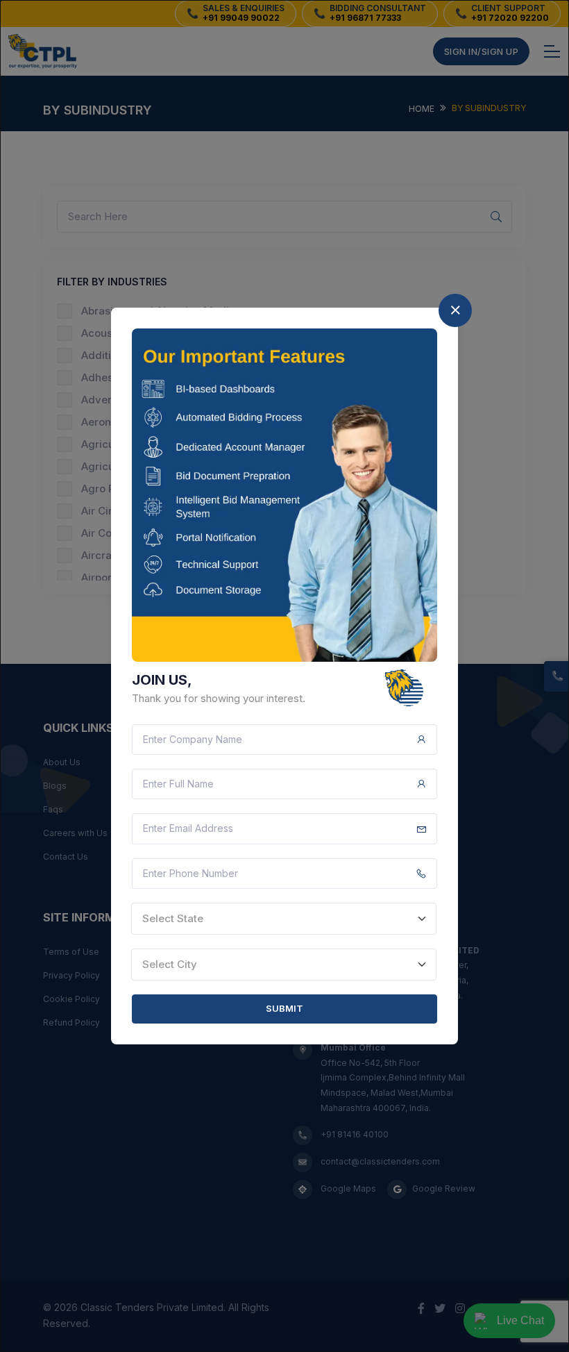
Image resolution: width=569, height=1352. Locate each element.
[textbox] (283, 918)
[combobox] (283, 919)
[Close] (455, 310)
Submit (284, 1008)
